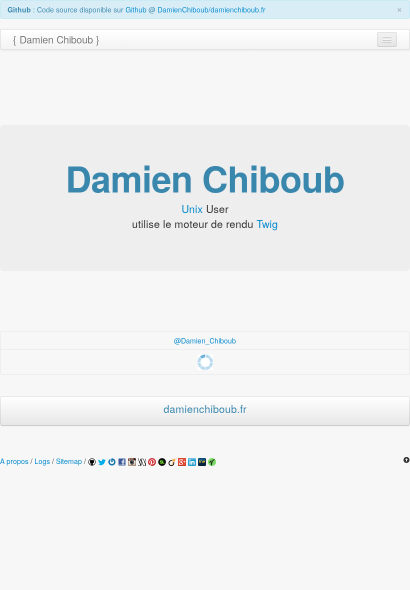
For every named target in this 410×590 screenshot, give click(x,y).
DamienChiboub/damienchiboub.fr (212, 9)
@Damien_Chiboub (205, 341)
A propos (14, 461)
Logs (42, 461)
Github (136, 9)
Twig (267, 223)
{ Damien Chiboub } (56, 39)
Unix (192, 208)
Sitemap (69, 461)
